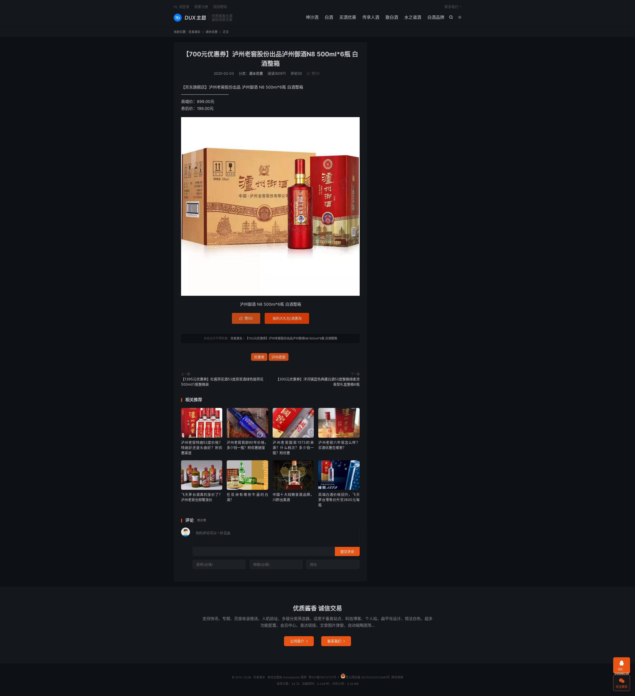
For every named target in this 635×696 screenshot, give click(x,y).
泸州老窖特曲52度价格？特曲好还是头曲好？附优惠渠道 (201, 447)
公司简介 (299, 641)
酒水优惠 (212, 32)
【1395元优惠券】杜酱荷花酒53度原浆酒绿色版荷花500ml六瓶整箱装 (222, 381)
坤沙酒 (312, 17)
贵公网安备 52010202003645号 (368, 677)
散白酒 (391, 17)
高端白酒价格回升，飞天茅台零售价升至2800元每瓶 (338, 499)
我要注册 (201, 6)
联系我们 (451, 6)
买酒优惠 (347, 17)
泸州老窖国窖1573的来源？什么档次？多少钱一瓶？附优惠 (293, 447)
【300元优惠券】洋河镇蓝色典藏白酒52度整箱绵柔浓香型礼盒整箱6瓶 (318, 381)
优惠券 (259, 357)
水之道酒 (412, 17)
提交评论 (347, 551)
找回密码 (220, 6)
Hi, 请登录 (181, 6)
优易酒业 (190, 18)
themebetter (291, 677)
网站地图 (397, 677)
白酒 (329, 17)
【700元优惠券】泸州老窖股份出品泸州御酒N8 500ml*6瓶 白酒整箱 (291, 338)
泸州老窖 (279, 357)
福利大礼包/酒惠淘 (287, 318)
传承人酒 (370, 17)
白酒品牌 (435, 17)
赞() (313, 73)
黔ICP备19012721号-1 (324, 677)
